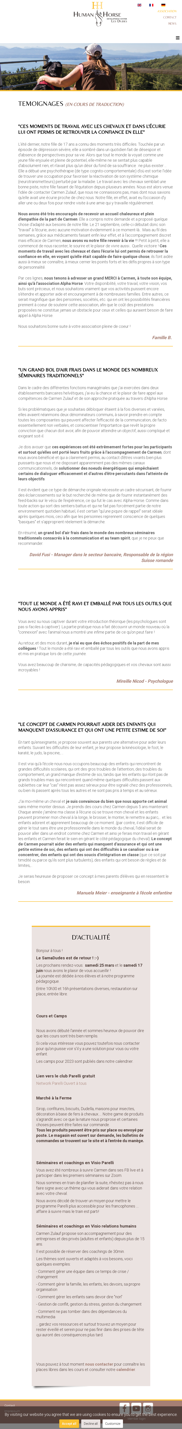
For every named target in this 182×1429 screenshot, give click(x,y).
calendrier (125, 1369)
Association (166, 11)
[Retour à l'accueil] (100, 15)
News (172, 23)
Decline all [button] (91, 1423)
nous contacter (99, 1364)
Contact (169, 17)
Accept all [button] (69, 1423)
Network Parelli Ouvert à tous (61, 1083)
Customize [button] (112, 1423)
